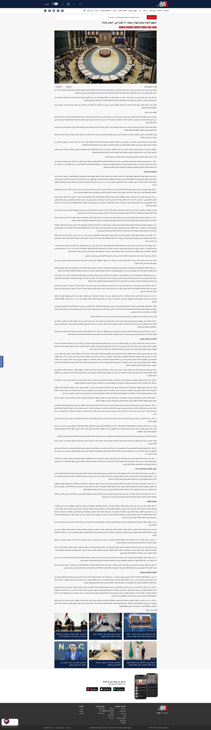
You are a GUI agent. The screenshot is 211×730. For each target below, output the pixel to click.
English (81, 711)
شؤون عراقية (132, 10)
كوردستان (152, 10)
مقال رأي (123, 720)
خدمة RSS (101, 713)
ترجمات (114, 10)
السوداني (144, 27)
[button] (56, 17)
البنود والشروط (59, 728)
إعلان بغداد (122, 27)
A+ (63, 4)
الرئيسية (166, 10)
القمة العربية (137, 27)
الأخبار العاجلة (152, 17)
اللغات (81, 706)
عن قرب (145, 10)
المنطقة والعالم (105, 10)
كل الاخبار (90, 10)
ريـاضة (97, 10)
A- (74, 4)
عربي (81, 708)
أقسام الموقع (120, 706)
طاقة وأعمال (123, 10)
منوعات (123, 722)
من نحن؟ (68, 728)
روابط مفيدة (100, 706)
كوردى (81, 713)
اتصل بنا (102, 711)
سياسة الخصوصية (48, 728)
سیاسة (159, 10)
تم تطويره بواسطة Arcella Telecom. (158, 727)
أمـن (140, 10)
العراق (149, 27)
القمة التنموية (129, 27)
